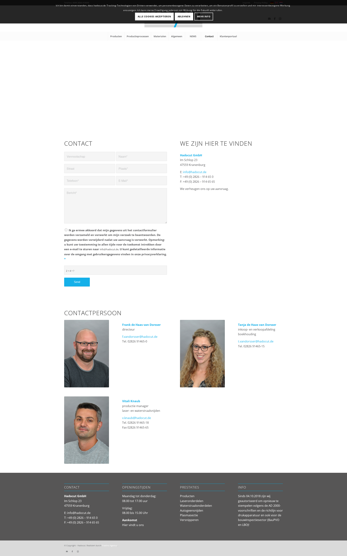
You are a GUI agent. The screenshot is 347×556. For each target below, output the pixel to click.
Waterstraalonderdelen (196, 506)
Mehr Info (203, 16)
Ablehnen (184, 16)
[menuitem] (116, 36)
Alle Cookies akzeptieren (154, 16)
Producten (187, 496)
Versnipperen (189, 520)
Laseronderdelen (191, 501)
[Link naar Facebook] (72, 551)
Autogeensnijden (191, 510)
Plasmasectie (189, 515)
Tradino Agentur (109, 545)
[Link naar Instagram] (77, 551)
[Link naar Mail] (67, 551)
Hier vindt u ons (133, 525)
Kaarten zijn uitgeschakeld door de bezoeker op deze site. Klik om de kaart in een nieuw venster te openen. (178, 94)
